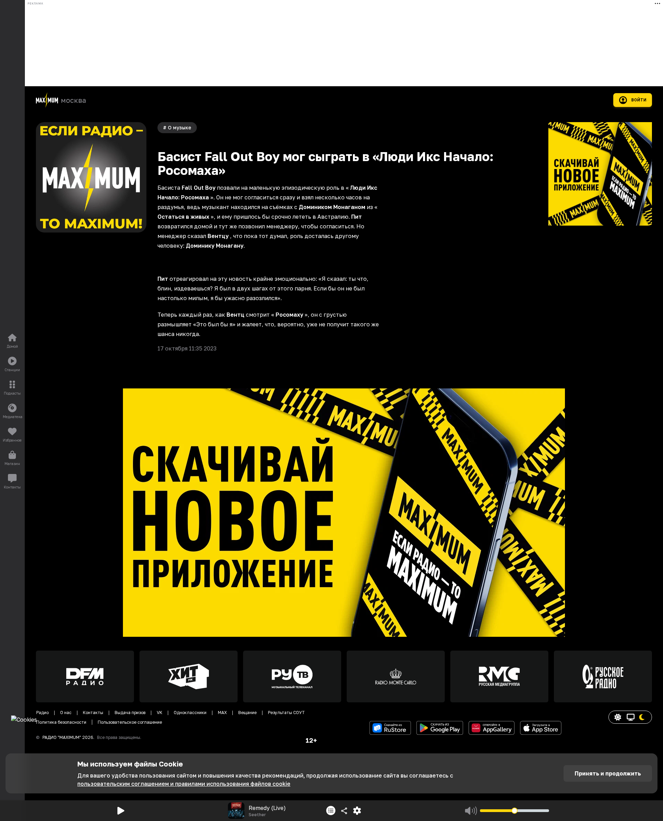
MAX (222, 712)
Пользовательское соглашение (130, 722)
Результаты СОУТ (286, 712)
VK (159, 712)
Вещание (247, 712)
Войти (638, 100)
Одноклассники (190, 712)
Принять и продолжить (608, 773)
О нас (65, 712)
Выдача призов (130, 712)
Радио (42, 712)
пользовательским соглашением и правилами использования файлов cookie (183, 783)
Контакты (93, 712)
